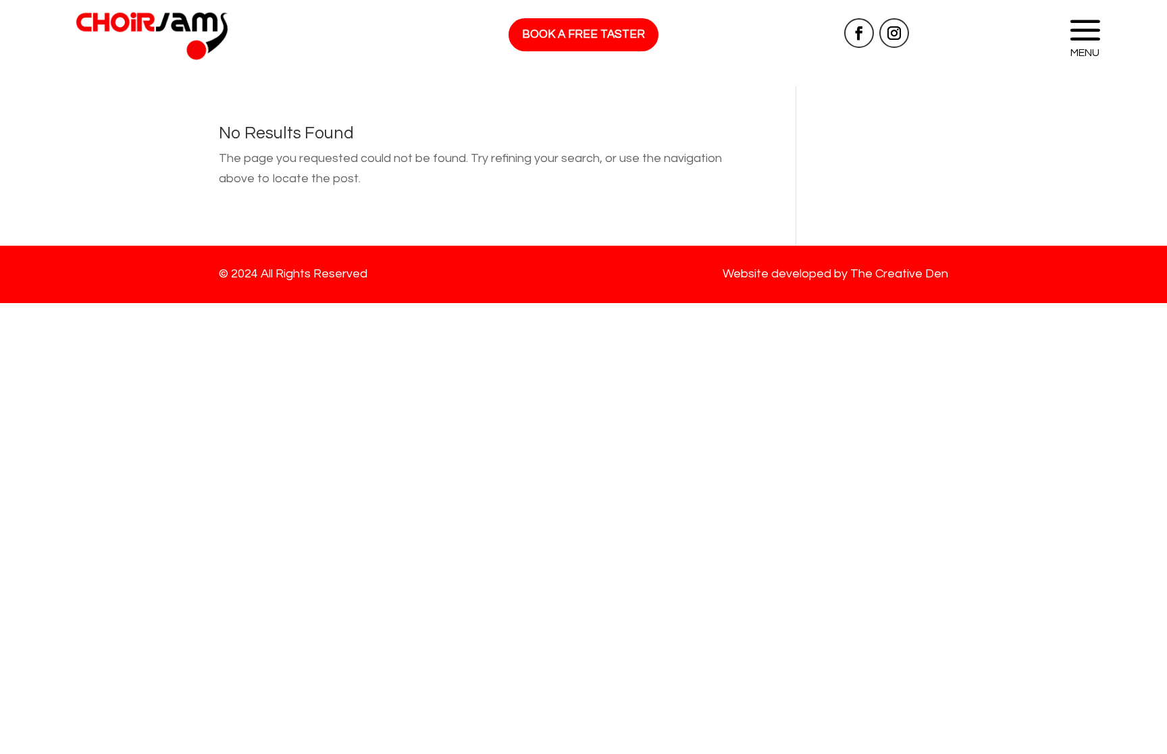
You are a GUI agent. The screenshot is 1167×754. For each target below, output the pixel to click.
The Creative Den (899, 273)
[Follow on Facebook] (859, 33)
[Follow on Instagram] (894, 33)
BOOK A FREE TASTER (583, 34)
